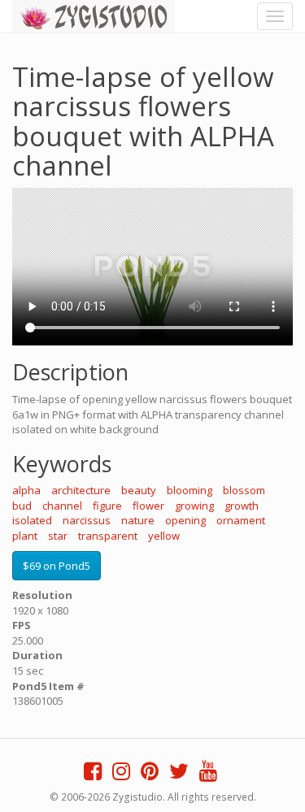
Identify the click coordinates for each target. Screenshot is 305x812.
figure (107, 505)
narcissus (87, 520)
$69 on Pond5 (56, 565)
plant (24, 535)
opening (185, 520)
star (58, 535)
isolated (32, 520)
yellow (164, 535)
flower (148, 505)
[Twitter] (179, 774)
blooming (189, 490)
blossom (244, 490)
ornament (240, 520)
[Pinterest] (150, 774)
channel (62, 505)
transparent (107, 535)
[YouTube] (208, 774)
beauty (138, 490)
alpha (26, 490)
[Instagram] (121, 774)
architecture (81, 490)
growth (241, 505)
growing (194, 505)
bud (22, 505)
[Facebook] (93, 774)
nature (138, 520)
